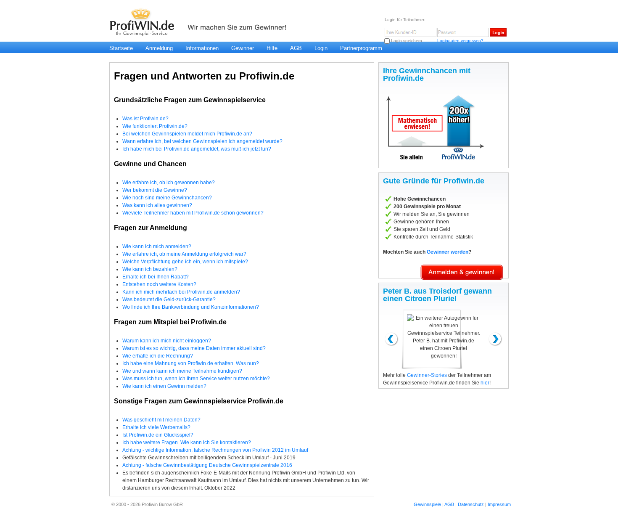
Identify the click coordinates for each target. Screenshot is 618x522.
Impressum (499, 504)
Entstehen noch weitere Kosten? (159, 284)
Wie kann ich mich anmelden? (156, 246)
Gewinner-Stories (427, 375)
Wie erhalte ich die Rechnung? (157, 356)
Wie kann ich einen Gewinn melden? (164, 386)
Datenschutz (471, 504)
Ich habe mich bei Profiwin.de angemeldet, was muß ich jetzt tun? (196, 149)
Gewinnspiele (427, 504)
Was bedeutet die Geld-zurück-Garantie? (169, 299)
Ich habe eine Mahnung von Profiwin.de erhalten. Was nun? (190, 363)
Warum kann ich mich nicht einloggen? (166, 341)
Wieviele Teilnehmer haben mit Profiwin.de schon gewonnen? (193, 213)
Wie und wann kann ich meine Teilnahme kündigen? (182, 371)
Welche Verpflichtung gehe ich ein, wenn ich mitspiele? (185, 262)
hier (485, 383)
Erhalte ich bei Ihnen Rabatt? (155, 277)
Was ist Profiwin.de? (145, 119)
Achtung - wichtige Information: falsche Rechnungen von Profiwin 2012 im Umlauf (215, 450)
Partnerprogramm (361, 48)
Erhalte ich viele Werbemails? (156, 427)
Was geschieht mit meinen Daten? (161, 420)
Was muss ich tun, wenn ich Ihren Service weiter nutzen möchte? (196, 379)
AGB (296, 48)
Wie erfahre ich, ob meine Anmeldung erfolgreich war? (184, 254)
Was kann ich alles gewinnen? (157, 205)
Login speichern (406, 40)
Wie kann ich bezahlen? (149, 269)
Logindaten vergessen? (460, 40)
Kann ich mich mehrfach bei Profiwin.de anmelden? (181, 292)
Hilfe (272, 48)
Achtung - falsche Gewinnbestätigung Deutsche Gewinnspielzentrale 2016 (207, 465)
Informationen (202, 48)
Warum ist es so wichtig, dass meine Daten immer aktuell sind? (194, 348)
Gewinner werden (447, 252)
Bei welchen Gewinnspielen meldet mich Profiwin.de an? (187, 134)
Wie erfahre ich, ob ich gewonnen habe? (168, 182)
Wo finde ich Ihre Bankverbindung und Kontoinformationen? (190, 307)
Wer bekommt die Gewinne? (154, 190)
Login (320, 48)
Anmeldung (159, 48)
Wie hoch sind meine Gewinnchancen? (167, 198)
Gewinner (242, 48)
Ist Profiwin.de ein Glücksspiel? (157, 435)
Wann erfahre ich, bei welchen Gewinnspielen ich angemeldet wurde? (202, 141)
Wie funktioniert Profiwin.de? (155, 126)
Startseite (121, 48)
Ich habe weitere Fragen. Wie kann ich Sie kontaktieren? (186, 442)
